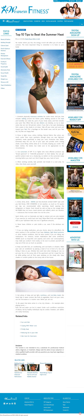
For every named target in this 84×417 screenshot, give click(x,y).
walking (24, 119)
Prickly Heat (25, 329)
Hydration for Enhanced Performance (18, 374)
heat (62, 119)
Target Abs (4, 76)
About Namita (66, 402)
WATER (33, 202)
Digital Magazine (29, 405)
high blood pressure (57, 232)
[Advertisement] (75, 300)
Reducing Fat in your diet (29, 333)
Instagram (15, 403)
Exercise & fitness (5, 58)
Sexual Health (4, 73)
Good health (22, 30)
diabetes (46, 232)
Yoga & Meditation (6, 85)
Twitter (7, 403)
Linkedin (9, 403)
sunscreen (24, 152)
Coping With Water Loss (29, 326)
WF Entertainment (48, 410)
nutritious (43, 295)
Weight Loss (4, 79)
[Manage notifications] (80, 413)
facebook (4, 403)
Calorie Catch (4, 45)
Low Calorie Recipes (49, 405)
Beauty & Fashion (5, 39)
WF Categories (47, 402)
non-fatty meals (56, 295)
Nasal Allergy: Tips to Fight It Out (46, 373)
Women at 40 (4, 82)
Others (3, 88)
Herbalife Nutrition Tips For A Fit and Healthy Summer (32, 374)
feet (25, 129)
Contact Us (65, 410)
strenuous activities (36, 116)
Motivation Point (5, 70)
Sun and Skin (25, 322)
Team (64, 405)
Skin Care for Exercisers (29, 336)
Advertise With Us (29, 402)
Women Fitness (25, 9)
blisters (42, 123)
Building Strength (5, 42)
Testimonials (66, 407)
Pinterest (12, 403)
